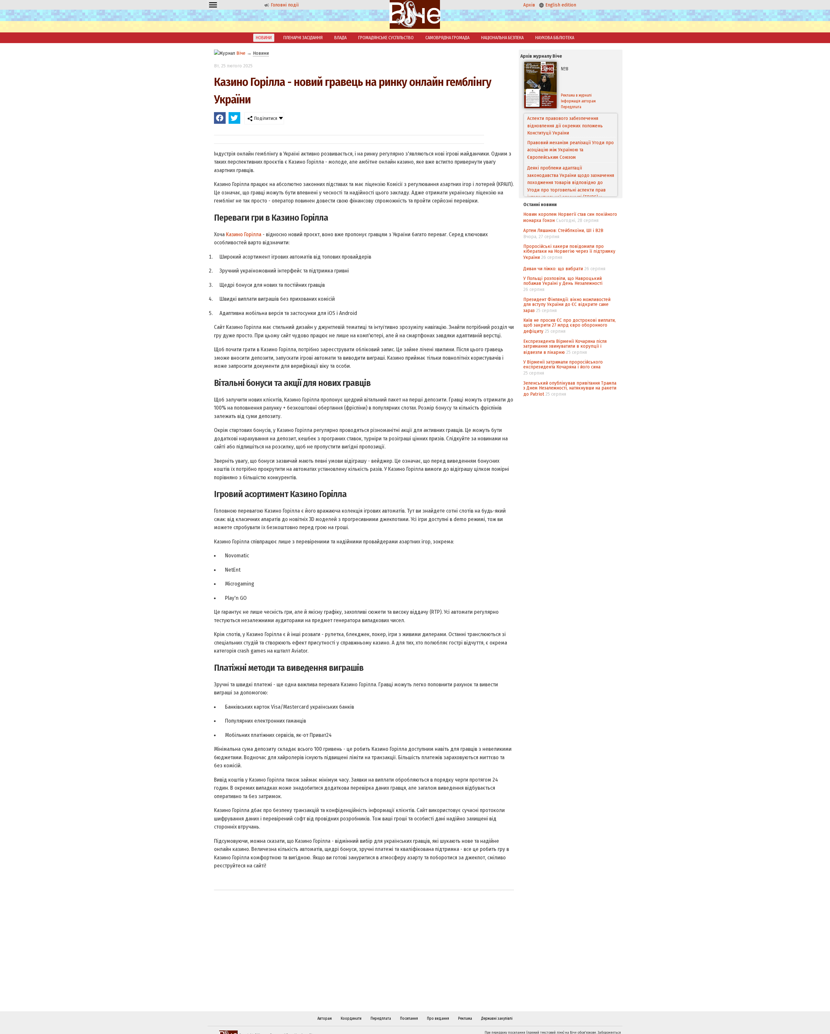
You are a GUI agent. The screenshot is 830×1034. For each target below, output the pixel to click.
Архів (529, 5)
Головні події (284, 5)
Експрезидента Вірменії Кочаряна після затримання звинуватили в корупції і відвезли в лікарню (565, 346)
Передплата (571, 107)
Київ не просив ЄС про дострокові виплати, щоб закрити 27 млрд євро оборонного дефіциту (569, 325)
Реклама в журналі (576, 95)
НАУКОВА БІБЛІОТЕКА (554, 38)
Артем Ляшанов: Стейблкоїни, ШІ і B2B (563, 230)
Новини (261, 53)
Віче (240, 53)
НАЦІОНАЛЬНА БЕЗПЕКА (502, 38)
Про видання (438, 1018)
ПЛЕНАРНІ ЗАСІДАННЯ (303, 38)
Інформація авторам (578, 101)
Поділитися (265, 118)
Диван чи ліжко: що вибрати (553, 269)
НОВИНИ (264, 38)
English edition (560, 5)
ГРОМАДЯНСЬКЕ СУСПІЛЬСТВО (386, 38)
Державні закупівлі (497, 1018)
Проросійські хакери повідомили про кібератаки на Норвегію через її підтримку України (569, 251)
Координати (351, 1018)
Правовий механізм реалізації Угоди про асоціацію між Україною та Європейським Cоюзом (570, 126)
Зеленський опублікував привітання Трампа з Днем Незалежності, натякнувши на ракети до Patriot (569, 388)
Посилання (409, 1018)
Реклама (465, 1018)
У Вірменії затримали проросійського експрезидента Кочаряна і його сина (563, 364)
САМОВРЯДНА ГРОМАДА (447, 38)
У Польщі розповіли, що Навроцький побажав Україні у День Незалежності (562, 280)
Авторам (324, 1018)
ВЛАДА (340, 38)
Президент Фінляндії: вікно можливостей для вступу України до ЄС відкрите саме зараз (567, 304)
